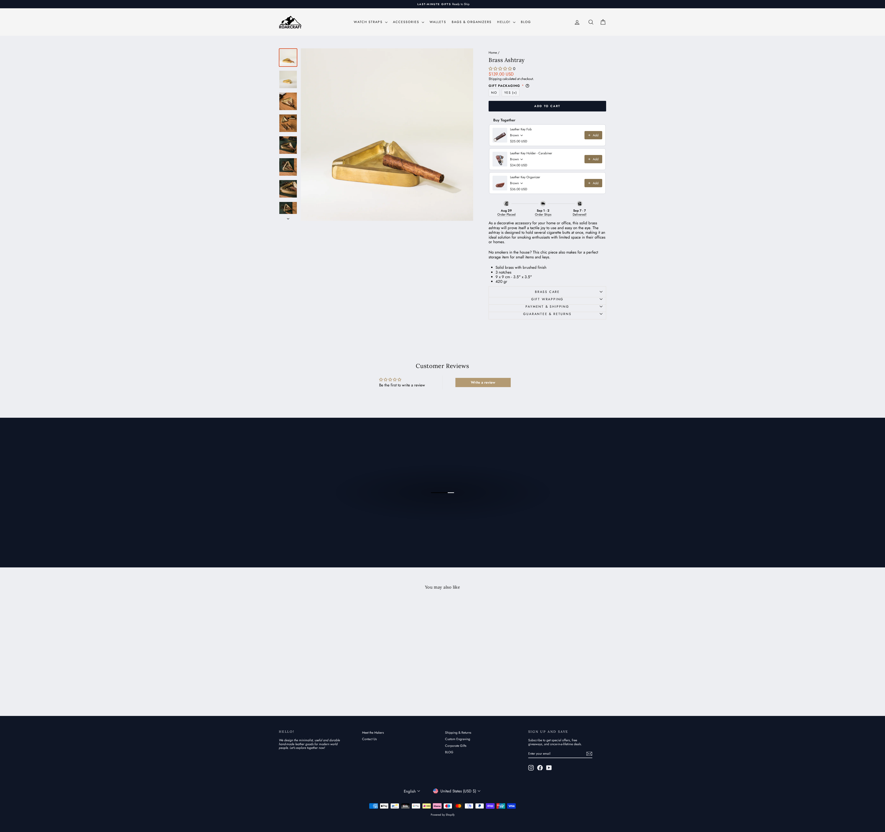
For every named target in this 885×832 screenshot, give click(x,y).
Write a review (483, 382)
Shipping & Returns (458, 732)
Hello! (504, 22)
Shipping (495, 78)
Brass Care (547, 291)
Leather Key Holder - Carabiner (531, 153)
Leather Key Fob (521, 129)
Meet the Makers (373, 732)
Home (493, 52)
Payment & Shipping (547, 306)
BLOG (526, 22)
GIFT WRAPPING (547, 299)
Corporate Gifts (455, 745)
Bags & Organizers (472, 22)
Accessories (407, 22)
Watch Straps (369, 22)
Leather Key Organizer (525, 177)
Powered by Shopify (442, 815)
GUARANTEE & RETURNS (547, 314)
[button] (500, 68)
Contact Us (369, 739)
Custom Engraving (457, 739)
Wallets (438, 22)
